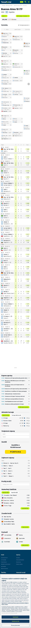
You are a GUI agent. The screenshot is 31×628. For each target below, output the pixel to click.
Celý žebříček (25, 508)
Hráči (2, 555)
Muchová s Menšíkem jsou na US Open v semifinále (15, 381)
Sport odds (22, 538)
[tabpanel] (15, 422)
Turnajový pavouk (24, 25)
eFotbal (21, 541)
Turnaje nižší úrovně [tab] (16, 415)
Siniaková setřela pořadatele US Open (14, 404)
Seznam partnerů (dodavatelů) (9, 613)
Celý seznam (25, 527)
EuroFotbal (7, 541)
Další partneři (25, 545)
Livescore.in (7, 538)
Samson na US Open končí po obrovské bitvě (16, 388)
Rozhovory (18, 562)
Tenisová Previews (20, 559)
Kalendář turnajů (20, 572)
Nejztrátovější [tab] (14, 492)
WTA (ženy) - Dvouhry (22, 16)
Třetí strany (25, 601)
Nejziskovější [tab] (6, 492)
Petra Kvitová (3, 562)
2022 (3, 16)
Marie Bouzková (4, 568)
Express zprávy (19, 564)
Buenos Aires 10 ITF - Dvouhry (20, 5)
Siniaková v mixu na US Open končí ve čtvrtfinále (14, 385)
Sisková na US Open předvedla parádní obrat (16, 378)
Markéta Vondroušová (5, 564)
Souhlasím (15, 617)
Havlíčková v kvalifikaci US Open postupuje (16, 391)
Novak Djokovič (4, 557)
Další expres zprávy (23, 407)
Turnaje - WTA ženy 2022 (7, 5)
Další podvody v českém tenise (12, 393)
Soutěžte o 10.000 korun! (15, 446)
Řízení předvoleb (15, 625)
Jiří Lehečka (3, 559)
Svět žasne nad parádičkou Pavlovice (14, 399)
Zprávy (21, 535)
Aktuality (18, 557)
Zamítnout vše (15, 621)
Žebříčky (3, 572)
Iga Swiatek (3, 566)
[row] (15, 149)
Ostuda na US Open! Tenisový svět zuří (15, 396)
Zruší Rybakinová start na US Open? (14, 401)
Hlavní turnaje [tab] (6, 415)
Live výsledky (7, 535)
